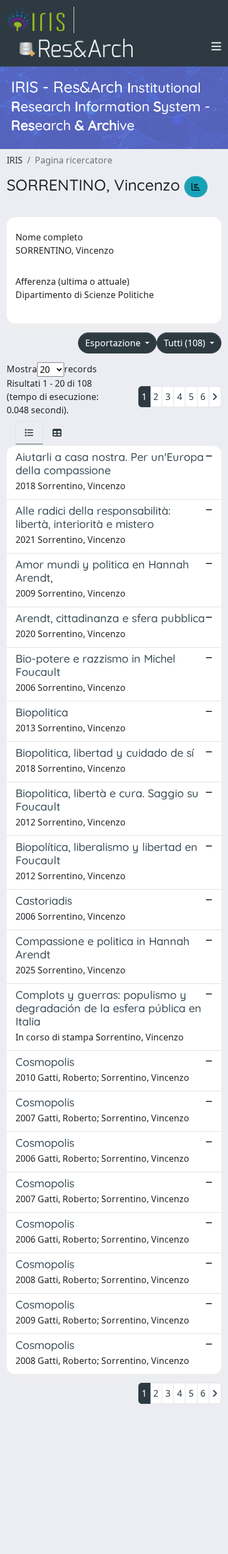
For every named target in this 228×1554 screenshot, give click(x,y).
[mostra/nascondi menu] (216, 46)
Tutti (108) (186, 343)
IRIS (15, 160)
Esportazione (114, 343)
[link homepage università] (79, 46)
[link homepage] (40, 20)
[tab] (29, 432)
